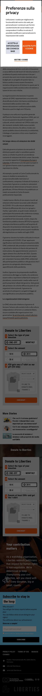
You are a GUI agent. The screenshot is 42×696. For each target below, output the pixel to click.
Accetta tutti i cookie (29, 47)
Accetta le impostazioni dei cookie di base (12, 47)
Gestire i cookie (21, 60)
